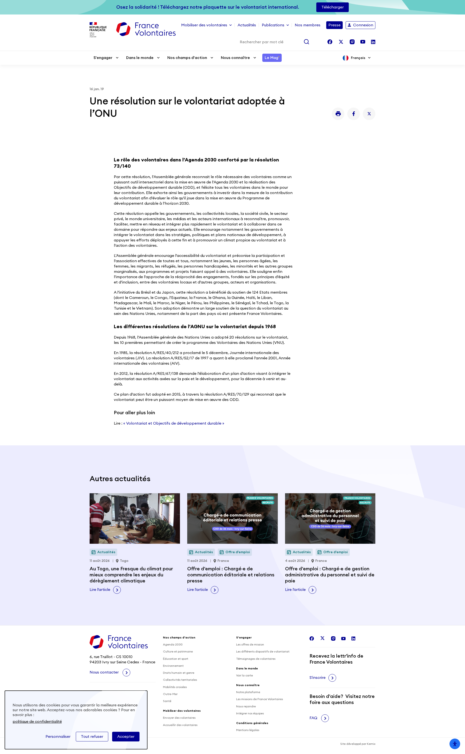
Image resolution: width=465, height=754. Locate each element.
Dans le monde (140, 58)
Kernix (371, 743)
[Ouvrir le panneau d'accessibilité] (455, 744)
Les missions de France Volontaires (259, 699)
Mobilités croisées (175, 687)
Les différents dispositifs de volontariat (262, 651)
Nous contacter (105, 672)
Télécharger (332, 7)
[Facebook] (353, 114)
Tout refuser (92, 737)
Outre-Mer (170, 694)
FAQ (314, 718)
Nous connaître (235, 58)
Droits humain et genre (178, 672)
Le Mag (272, 58)
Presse (334, 25)
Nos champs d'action (187, 58)
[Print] (338, 114)
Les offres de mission (250, 644)
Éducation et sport (175, 658)
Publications (273, 25)
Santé (167, 701)
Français (358, 58)
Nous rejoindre (246, 706)
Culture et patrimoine (178, 651)
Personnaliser (58, 737)
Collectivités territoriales (180, 679)
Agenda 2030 (173, 644)
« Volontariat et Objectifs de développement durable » (173, 423)
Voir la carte (244, 675)
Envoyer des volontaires (179, 717)
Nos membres (307, 25)
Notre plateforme (248, 692)
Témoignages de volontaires (255, 658)
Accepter (125, 737)
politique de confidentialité (37, 722)
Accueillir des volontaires (180, 725)
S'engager (102, 58)
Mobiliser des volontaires (204, 25)
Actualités (247, 25)
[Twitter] (369, 114)
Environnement (173, 665)
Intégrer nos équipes (250, 713)
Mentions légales (247, 730)
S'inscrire (318, 678)
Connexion (363, 25)
